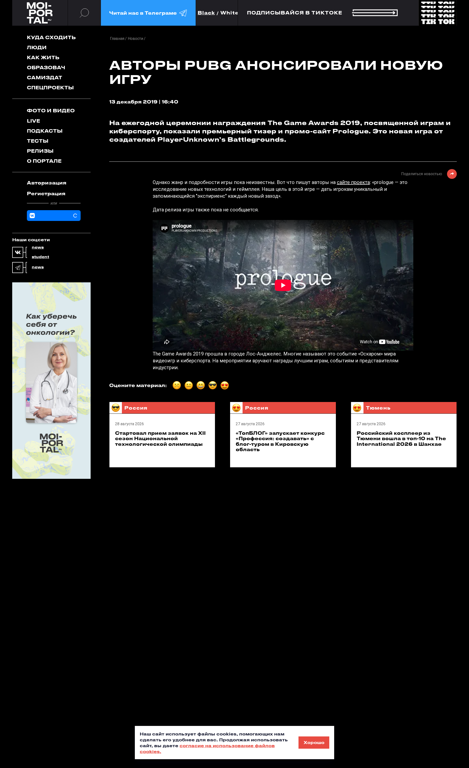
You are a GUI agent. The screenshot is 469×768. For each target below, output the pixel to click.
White (229, 12)
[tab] (54, 183)
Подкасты (45, 131)
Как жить (43, 57)
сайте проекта (353, 182)
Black (206, 12)
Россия (136, 408)
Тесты (37, 141)
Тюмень (378, 408)
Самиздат (44, 77)
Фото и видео (51, 110)
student (40, 257)
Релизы (40, 151)
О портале (44, 161)
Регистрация (46, 193)
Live (33, 121)
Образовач (46, 67)
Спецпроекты (50, 87)
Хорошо (314, 742)
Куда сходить (51, 37)
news (38, 247)
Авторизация (46, 182)
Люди (37, 47)
